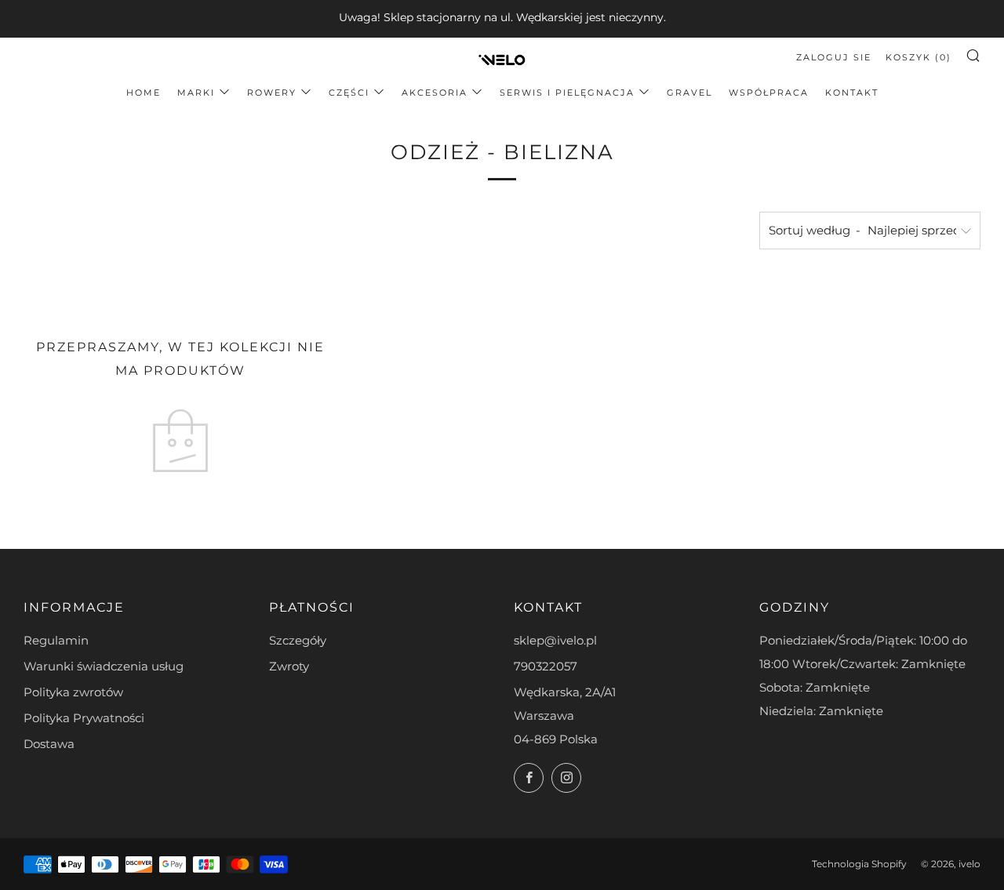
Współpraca (769, 92)
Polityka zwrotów (73, 692)
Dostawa (49, 743)
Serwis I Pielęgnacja (567, 92)
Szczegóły (297, 640)
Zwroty (289, 666)
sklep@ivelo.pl (555, 640)
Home (143, 92)
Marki (196, 92)
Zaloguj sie (833, 57)
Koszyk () (918, 57)
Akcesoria (434, 92)
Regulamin (56, 640)
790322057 (545, 666)
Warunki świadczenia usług (104, 666)
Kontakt (851, 92)
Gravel (689, 92)
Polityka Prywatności (84, 717)
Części (349, 92)
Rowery (271, 92)
